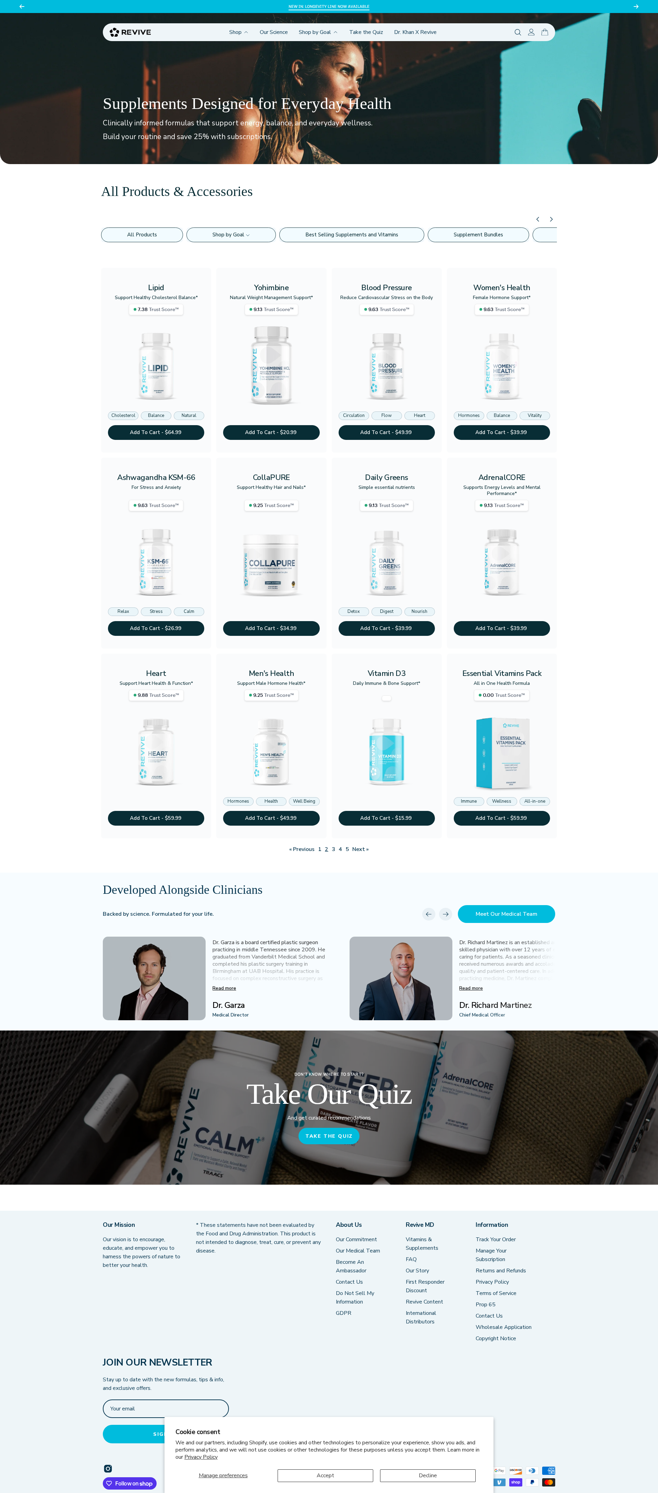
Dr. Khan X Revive (415, 32)
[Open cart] (545, 32)
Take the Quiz (366, 32)
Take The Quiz (329, 1136)
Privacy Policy (201, 1457)
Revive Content (424, 1302)
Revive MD (420, 1225)
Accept (325, 1475)
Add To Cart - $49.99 (386, 432)
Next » (360, 849)
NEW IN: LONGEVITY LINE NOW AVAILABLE (329, 6)
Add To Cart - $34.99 (271, 628)
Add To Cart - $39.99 (501, 432)
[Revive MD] (130, 32)
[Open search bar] (518, 32)
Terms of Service (496, 1293)
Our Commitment (356, 1239)
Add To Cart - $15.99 (386, 818)
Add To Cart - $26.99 (156, 628)
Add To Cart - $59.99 (156, 818)
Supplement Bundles (478, 234)
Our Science (274, 32)
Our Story (417, 1270)
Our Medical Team (358, 1251)
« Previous (302, 849)
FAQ (411, 1259)
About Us (349, 1225)
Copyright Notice (496, 1338)
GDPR (343, 1313)
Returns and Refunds (501, 1270)
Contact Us (349, 1282)
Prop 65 (486, 1304)
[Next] (636, 6)
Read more (224, 988)
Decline (428, 1475)
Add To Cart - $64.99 (156, 432)
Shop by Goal (315, 32)
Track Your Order (496, 1239)
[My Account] (531, 32)
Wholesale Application (504, 1327)
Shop (235, 32)
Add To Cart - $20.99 (271, 432)
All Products (142, 234)
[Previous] (22, 6)
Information (492, 1225)
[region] (329, 6)
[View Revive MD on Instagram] (108, 1469)
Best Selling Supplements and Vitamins (351, 234)
